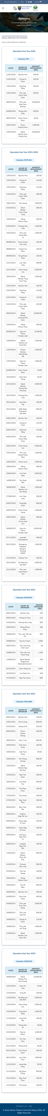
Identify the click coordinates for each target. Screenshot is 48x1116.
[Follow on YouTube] (31, 2)
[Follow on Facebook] (26, 2)
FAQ (22, 2)
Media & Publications (10, 2)
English (37, 2)
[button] (3, 8)
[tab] (14, 38)
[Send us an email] (28, 2)
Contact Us (21, 1106)
